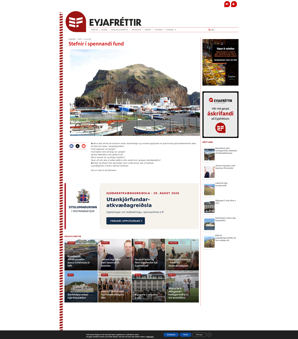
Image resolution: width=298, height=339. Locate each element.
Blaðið (104, 29)
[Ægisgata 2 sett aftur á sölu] (148, 287)
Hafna (185, 335)
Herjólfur (136, 29)
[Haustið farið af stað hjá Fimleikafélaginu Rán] (114, 287)
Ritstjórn (139, 243)
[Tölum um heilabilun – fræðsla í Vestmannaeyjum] (182, 255)
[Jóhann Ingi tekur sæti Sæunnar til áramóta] (114, 255)
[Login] (227, 4)
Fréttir (94, 29)
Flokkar (169, 29)
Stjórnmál (105, 243)
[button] (71, 146)
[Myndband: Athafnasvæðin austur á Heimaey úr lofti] (81, 255)
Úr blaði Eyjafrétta (119, 29)
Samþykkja (171, 335)
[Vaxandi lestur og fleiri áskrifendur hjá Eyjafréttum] (148, 255)
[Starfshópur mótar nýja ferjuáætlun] (81, 287)
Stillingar (199, 335)
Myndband (71, 243)
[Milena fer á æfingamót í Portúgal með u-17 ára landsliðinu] (182, 287)
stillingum (150, 337)
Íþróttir (104, 275)
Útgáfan (158, 29)
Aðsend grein (173, 243)
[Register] (234, 4)
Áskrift (148, 29)
